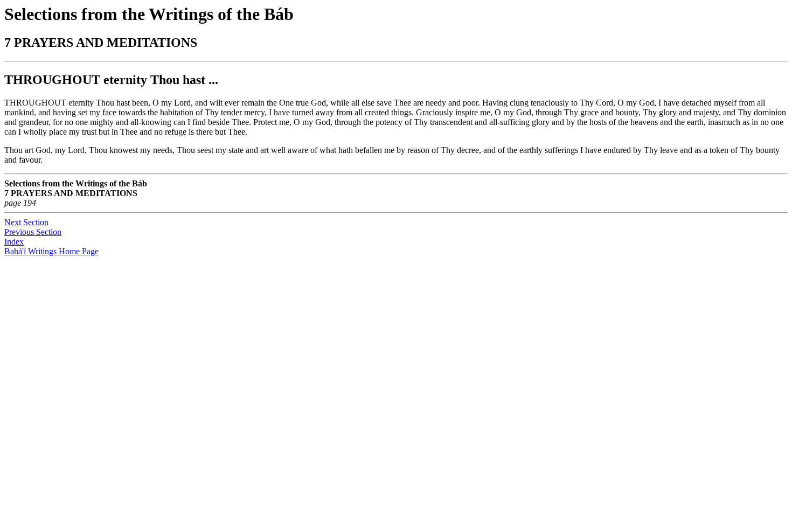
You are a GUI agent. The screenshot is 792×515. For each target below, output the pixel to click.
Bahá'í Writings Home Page (51, 251)
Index (14, 241)
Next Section (26, 222)
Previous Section (32, 231)
